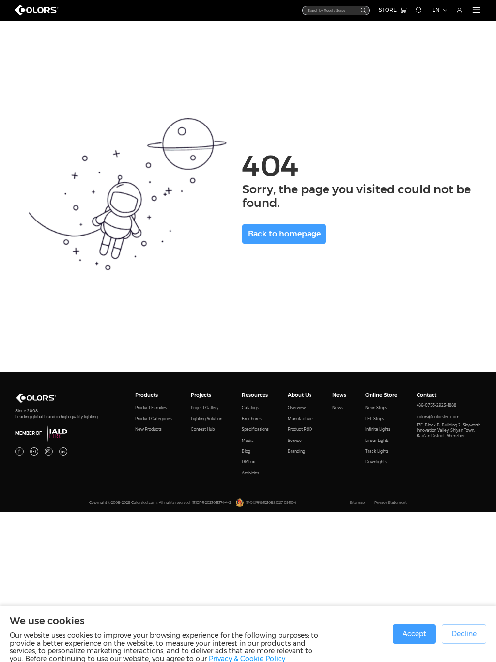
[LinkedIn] (63, 451)
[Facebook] (20, 451)
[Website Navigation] (476, 10)
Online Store (381, 395)
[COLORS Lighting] (39, 14)
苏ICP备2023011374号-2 (211, 502)
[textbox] (332, 10)
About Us (299, 395)
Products (146, 395)
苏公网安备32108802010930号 (271, 502)
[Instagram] (49, 451)
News (339, 395)
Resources (255, 395)
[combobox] (336, 10)
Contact (426, 395)
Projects (201, 395)
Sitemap (357, 502)
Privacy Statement (390, 502)
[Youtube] (34, 451)
